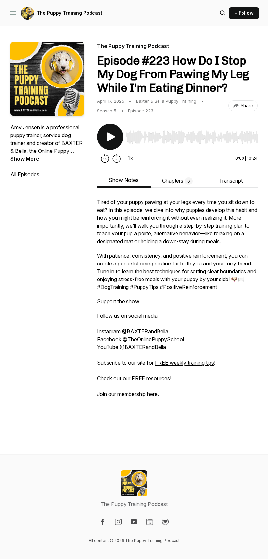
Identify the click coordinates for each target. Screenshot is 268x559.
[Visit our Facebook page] (102, 522)
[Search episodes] (222, 13)
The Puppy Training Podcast (69, 13)
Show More (24, 158)
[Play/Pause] (110, 137)
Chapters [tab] (176, 180)
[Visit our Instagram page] (118, 522)
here (152, 394)
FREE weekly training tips (184, 362)
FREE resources (151, 378)
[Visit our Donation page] (165, 522)
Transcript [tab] (231, 180)
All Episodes (24, 174)
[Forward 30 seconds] (116, 158)
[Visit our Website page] (149, 522)
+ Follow (244, 13)
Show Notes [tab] (124, 180)
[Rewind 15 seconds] (104, 158)
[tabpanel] (177, 313)
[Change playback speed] (130, 158)
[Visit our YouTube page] (134, 522)
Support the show (118, 301)
